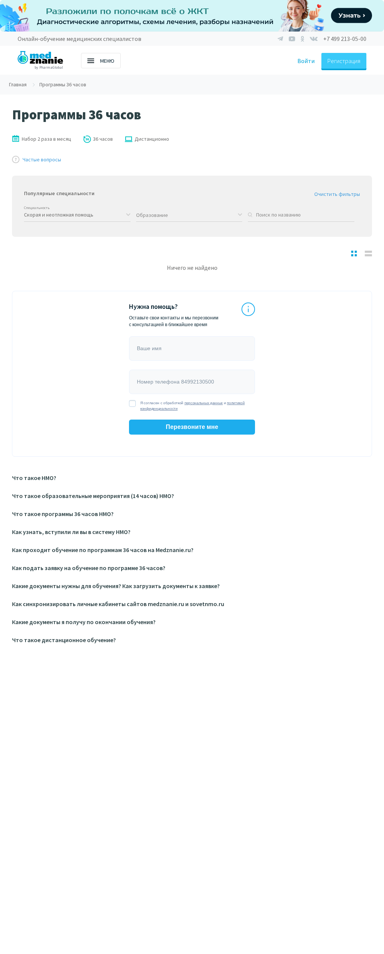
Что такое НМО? (34, 478)
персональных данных (203, 403)
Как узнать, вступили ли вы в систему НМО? (71, 532)
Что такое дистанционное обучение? (64, 640)
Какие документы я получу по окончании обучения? (84, 622)
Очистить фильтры (337, 194)
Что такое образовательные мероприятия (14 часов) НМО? (93, 496)
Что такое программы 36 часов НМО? (63, 514)
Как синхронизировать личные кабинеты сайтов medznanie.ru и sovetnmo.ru (118, 604)
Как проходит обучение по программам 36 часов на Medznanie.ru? (103, 550)
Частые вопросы (41, 159)
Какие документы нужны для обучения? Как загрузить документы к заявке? (116, 586)
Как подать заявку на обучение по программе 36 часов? (88, 568)
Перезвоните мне (192, 427)
